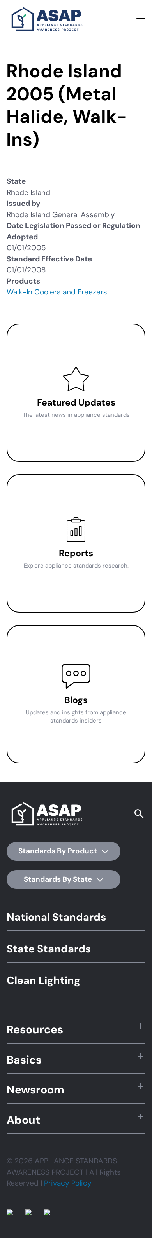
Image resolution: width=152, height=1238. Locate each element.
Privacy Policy (68, 1183)
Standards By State (59, 879)
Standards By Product (58, 851)
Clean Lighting (43, 980)
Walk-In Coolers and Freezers (57, 292)
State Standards (49, 949)
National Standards (56, 917)
